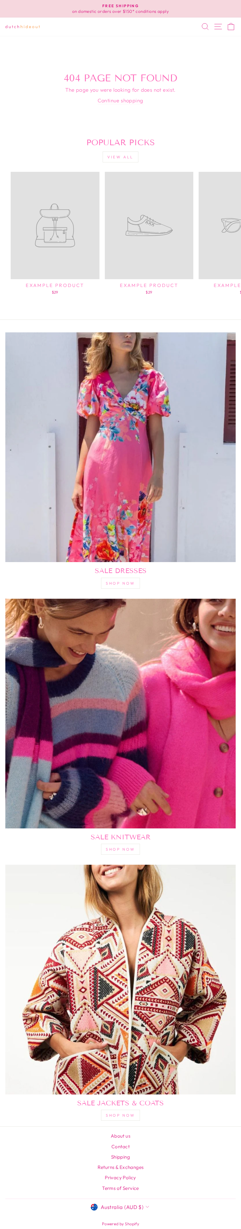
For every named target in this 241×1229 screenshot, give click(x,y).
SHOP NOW (120, 849)
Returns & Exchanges (121, 1167)
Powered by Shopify (120, 1223)
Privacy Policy (120, 1177)
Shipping (120, 1157)
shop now (120, 583)
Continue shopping (120, 100)
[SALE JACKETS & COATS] (120, 979)
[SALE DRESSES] (120, 447)
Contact (120, 1147)
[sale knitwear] (120, 713)
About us (120, 1136)
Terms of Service (120, 1188)
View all (120, 157)
